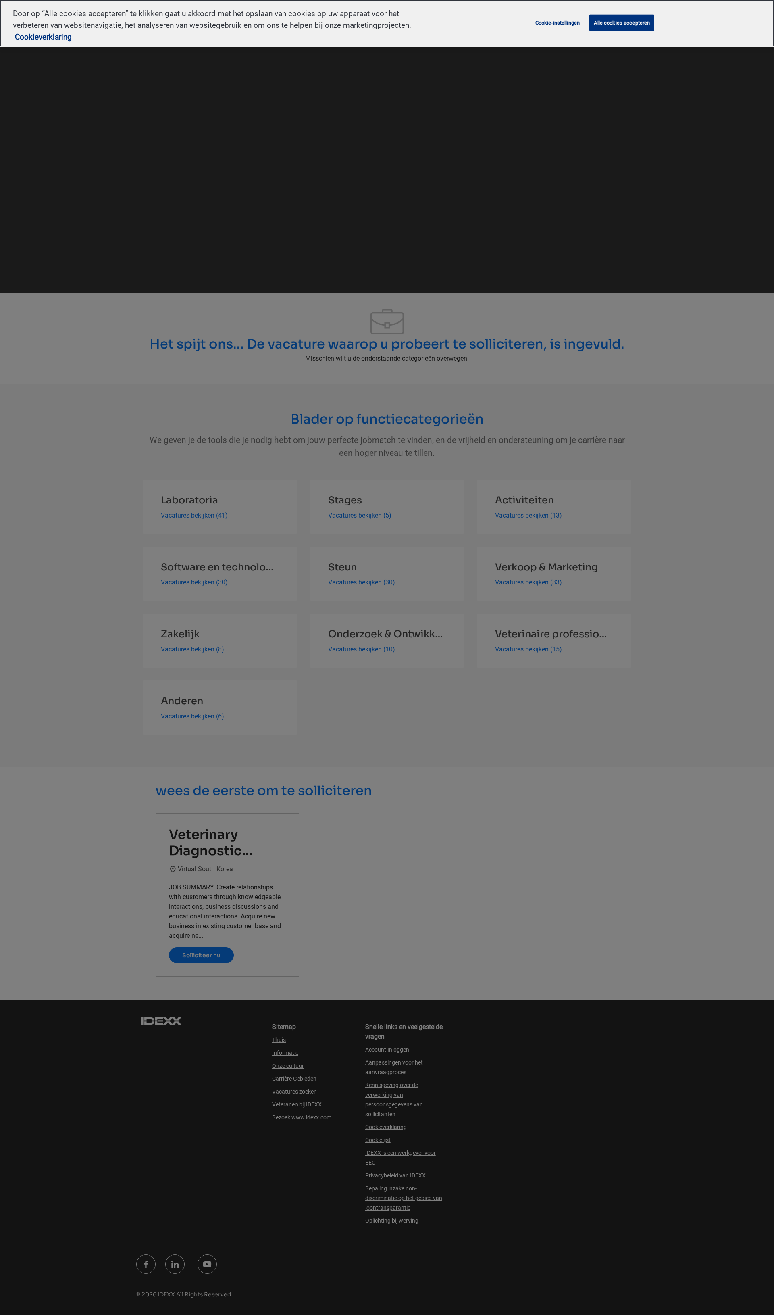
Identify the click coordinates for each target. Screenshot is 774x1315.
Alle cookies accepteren (622, 23)
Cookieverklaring (43, 37)
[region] (387, 23)
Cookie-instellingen (557, 23)
